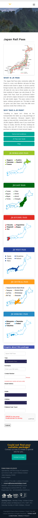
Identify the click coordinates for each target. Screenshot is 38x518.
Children (7, 399)
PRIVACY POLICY (23, 516)
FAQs (19, 144)
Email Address (9, 383)
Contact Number (9, 373)
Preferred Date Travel (11, 407)
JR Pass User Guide (19, 139)
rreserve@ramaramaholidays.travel (15, 483)
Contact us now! (19, 457)
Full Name (8, 365)
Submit (7, 425)
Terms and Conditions (19, 134)
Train (6, 358)
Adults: (7, 391)
